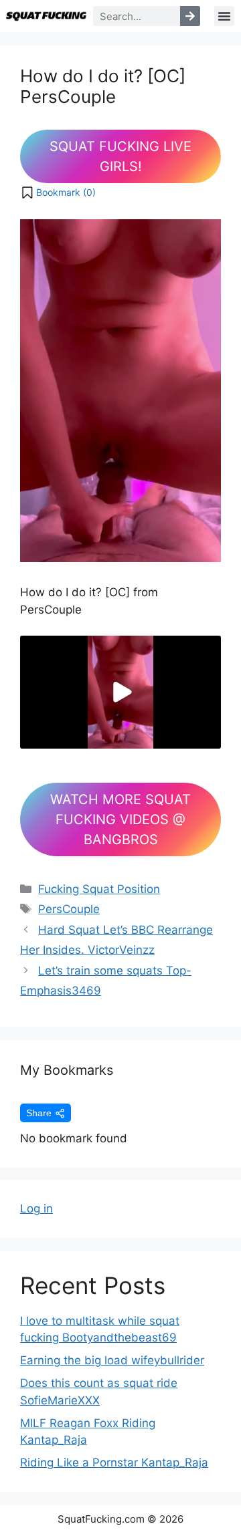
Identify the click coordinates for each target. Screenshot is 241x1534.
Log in (36, 1208)
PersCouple (69, 909)
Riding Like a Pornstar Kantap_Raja (114, 1462)
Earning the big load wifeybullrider (112, 1360)
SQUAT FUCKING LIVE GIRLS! (120, 156)
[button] (224, 16)
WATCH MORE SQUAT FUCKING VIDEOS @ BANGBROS (120, 819)
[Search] (190, 16)
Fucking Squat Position (99, 889)
